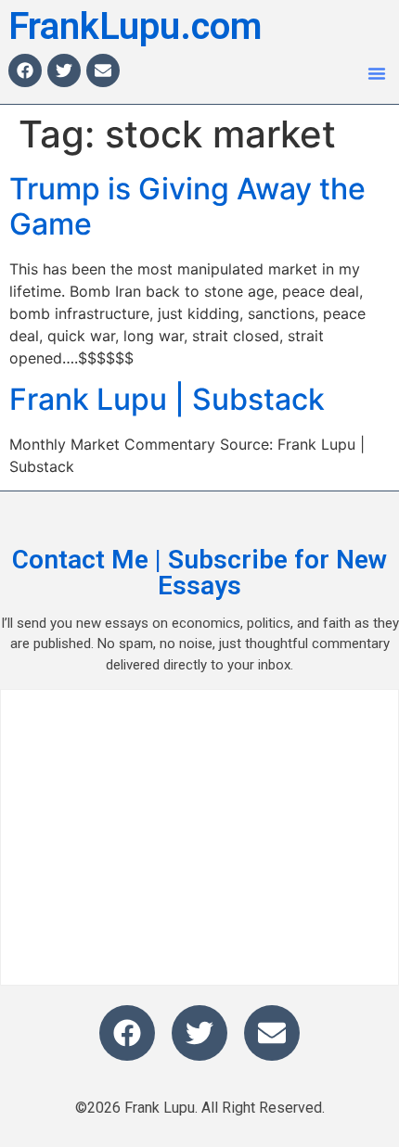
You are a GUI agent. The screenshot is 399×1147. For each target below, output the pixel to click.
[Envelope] (103, 70)
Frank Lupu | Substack (167, 399)
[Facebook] (25, 70)
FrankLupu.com (135, 26)
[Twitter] (64, 70)
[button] (377, 73)
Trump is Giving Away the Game (187, 206)
